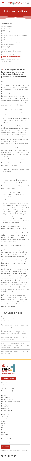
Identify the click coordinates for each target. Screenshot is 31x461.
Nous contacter (6, 410)
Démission (4, 30)
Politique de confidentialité (10, 401)
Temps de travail (6, 61)
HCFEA (4, 430)
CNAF (3, 423)
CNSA (3, 425)
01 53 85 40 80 (10, 389)
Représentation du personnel (9, 53)
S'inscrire (5, 447)
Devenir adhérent (9, 378)
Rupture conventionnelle (8, 54)
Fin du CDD (4, 37)
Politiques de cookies (8, 404)
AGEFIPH (4, 419)
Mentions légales (7, 399)
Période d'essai (5, 46)
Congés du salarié (6, 28)
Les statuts (5, 408)
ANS (3, 421)
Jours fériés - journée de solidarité (10, 42)
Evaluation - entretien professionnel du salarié (14, 35)
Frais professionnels (6, 39)
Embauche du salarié (7, 33)
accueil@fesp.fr (12, 391)
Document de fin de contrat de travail (12, 32)
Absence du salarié (6, 26)
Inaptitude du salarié (7, 41)
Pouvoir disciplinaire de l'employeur (11, 51)
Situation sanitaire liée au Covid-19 (11, 59)
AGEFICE (4, 417)
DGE (3, 428)
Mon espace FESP (7, 397)
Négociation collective (7, 44)
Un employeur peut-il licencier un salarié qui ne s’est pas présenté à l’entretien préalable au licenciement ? (14, 319)
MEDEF (4, 432)
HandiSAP (5, 406)
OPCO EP (4, 434)
